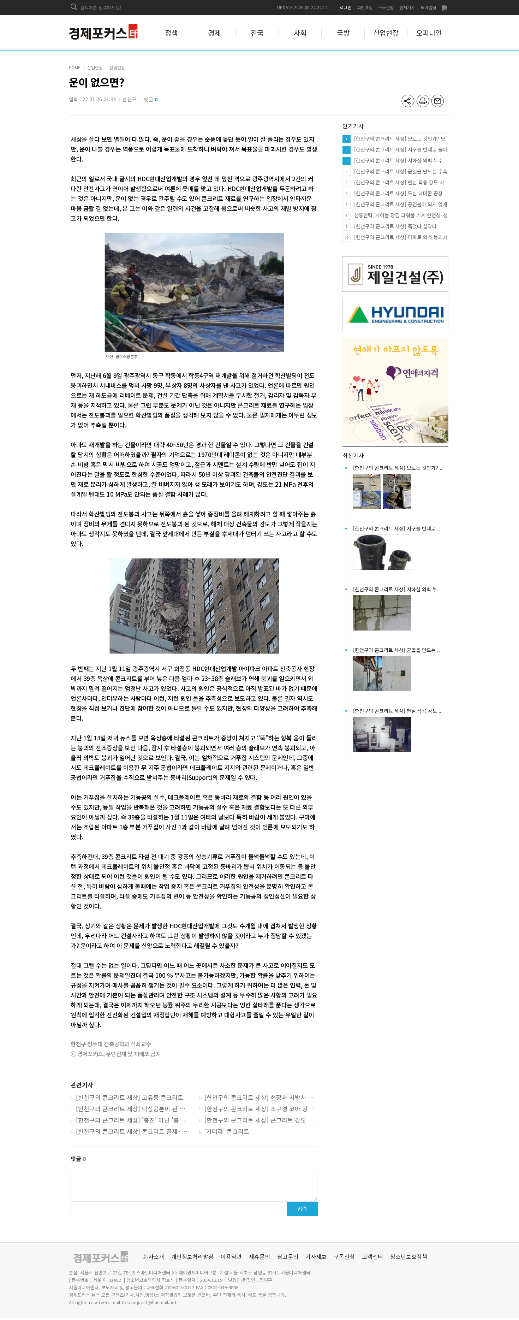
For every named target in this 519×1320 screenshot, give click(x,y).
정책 (171, 33)
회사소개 (153, 1256)
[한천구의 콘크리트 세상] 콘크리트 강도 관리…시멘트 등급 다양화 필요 (261, 1120)
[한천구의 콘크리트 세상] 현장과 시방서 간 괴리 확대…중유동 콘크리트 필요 (261, 1097)
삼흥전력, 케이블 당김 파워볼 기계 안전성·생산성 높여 (401, 215)
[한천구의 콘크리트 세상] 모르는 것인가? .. (397, 467)
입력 (302, 1208)
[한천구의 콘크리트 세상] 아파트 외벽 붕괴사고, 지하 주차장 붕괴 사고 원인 (400, 237)
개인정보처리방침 (192, 1256)
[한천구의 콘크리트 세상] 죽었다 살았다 (395, 226)
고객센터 (372, 1256)
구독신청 (386, 7)
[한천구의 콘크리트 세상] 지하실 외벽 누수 (398, 160)
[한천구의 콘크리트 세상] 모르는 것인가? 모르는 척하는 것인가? (399, 138)
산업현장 (386, 33)
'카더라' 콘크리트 (226, 1131)
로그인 (345, 7)
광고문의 (287, 1256)
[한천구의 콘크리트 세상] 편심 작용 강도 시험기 (399, 182)
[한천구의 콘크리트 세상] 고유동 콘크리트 (129, 1097)
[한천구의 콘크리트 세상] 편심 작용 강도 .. (397, 710)
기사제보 (316, 1256)
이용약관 (231, 1256)
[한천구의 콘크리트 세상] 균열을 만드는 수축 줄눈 (400, 171)
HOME (74, 67)
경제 (214, 33)
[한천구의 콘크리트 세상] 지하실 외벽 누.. (396, 589)
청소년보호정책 (408, 1256)
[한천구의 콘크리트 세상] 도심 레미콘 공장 (398, 193)
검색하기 (74, 7)
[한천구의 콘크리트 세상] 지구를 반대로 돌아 (400, 149)
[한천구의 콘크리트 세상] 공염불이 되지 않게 (400, 204)
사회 (300, 33)
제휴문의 (259, 1256)
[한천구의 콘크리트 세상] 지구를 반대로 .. (396, 528)
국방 (343, 33)
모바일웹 (428, 7)
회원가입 (364, 7)
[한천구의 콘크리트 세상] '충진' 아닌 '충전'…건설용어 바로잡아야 (132, 1120)
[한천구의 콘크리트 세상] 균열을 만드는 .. (396, 649)
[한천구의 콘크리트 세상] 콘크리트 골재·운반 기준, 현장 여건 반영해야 (132, 1131)
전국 (257, 33)
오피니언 (429, 33)
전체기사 (407, 7)
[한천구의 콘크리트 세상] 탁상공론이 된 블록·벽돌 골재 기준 (132, 1109)
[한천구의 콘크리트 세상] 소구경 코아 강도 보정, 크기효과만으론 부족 (261, 1109)
